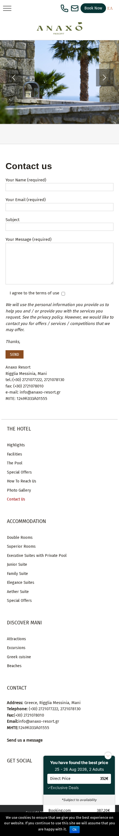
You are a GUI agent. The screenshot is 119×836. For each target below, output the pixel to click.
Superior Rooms (21, 546)
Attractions (16, 638)
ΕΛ (110, 8)
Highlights (16, 444)
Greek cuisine (19, 656)
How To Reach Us (21, 481)
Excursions (16, 647)
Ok (75, 830)
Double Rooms (20, 537)
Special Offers (19, 472)
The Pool (14, 462)
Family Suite (17, 573)
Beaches (14, 665)
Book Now (93, 8)
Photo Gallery (19, 490)
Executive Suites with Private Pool (37, 555)
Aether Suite (18, 591)
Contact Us (16, 499)
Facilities (14, 454)
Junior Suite (17, 564)
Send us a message (25, 740)
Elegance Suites (20, 582)
